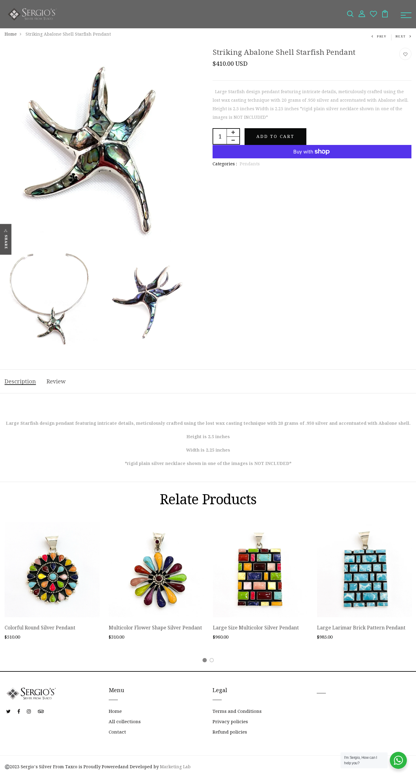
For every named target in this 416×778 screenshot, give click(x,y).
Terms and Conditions (237, 711)
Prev (381, 36)
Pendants (250, 164)
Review (56, 381)
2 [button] (213, 661)
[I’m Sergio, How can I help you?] (398, 760)
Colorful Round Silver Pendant (40, 628)
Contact (117, 732)
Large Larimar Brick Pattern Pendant (361, 628)
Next (401, 36)
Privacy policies (230, 721)
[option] (52, 586)
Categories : (225, 164)
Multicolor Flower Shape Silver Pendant (155, 628)
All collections (125, 721)
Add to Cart (275, 136)
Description (20, 381)
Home (11, 34)
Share (6, 241)
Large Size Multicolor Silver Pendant (256, 628)
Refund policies (230, 732)
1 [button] (206, 661)
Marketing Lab (175, 766)
